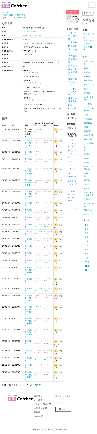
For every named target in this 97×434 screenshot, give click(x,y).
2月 (86, 229)
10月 (87, 262)
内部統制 (72, 46)
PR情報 (72, 108)
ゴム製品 (88, 104)
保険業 (87, 199)
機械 (86, 127)
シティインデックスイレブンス (72, 143)
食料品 (87, 76)
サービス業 (89, 214)
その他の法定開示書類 (72, 59)
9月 (86, 258)
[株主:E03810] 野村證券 (14, 15)
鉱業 (86, 68)
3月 (86, 233)
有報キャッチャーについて (64, 397)
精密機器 (88, 139)
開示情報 (38, 396)
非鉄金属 (88, 119)
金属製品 (88, 123)
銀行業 (87, 188)
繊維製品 (88, 80)
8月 (86, 254)
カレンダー (39, 416)
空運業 (87, 162)
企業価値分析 (40, 408)
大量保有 (72, 42)
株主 (38, 385)
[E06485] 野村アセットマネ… (35, 100)
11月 (87, 266)
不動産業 (88, 210)
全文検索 (38, 400)
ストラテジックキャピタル (72, 184)
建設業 (87, 72)
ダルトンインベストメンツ (72, 208)
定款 (70, 105)
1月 (86, 225)
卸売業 (87, 180)
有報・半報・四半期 (72, 36)
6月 (86, 245)
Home (6, 12)
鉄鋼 (86, 115)
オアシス (71, 169)
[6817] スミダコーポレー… (15, 18)
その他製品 (89, 143)
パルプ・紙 (89, 85)
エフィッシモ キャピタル (72, 154)
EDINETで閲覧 (42, 43)
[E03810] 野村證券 (29, 31)
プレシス (59, 403)
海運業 (87, 158)
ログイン (87, 13)
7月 (86, 249)
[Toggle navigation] (91, 5)
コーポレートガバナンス (72, 92)
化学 (86, 89)
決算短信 (72, 66)
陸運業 (87, 154)
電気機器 (88, 131)
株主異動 (72, 79)
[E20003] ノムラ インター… (34, 83)
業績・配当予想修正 (72, 72)
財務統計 (38, 412)
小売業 (87, 184)
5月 (86, 241)
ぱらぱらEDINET (43, 404)
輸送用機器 (89, 135)
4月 (86, 237)
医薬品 (87, 93)
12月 (87, 270)
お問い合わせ (63, 409)
